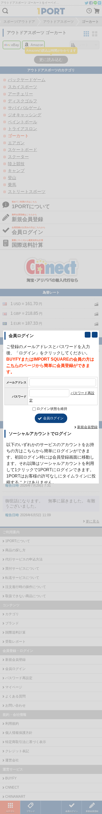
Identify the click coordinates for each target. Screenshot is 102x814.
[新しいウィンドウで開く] (87, 335)
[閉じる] (95, 335)
